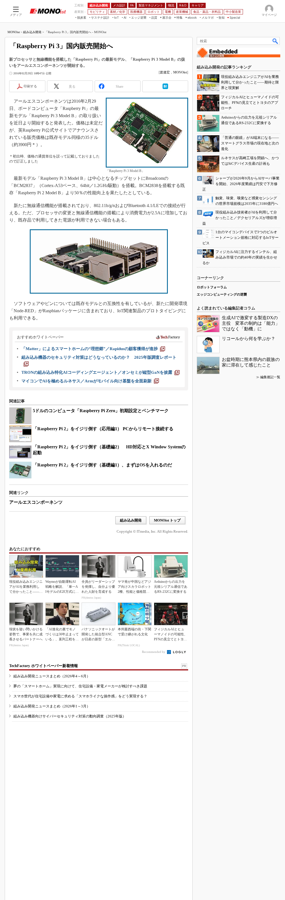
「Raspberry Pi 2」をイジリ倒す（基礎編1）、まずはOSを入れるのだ (102, 465)
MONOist (14, 32)
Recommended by (154, 651)
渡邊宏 (165, 72)
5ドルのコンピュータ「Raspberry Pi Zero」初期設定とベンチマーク (101, 410)
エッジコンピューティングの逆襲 (222, 294)
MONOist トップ (167, 520)
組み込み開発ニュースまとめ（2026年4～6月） (51, 676)
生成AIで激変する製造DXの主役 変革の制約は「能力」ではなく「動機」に (251, 323)
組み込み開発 (32, 32)
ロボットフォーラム (212, 287)
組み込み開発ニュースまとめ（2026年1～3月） (51, 706)
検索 (275, 41)
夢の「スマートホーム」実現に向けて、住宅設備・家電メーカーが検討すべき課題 (80, 686)
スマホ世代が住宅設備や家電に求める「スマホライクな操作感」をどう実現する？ (80, 696)
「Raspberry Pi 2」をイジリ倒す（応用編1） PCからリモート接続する (103, 428)
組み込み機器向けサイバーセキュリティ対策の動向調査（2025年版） (69, 716)
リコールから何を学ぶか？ (248, 338)
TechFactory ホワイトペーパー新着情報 (43, 666)
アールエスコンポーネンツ (36, 502)
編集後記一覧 (270, 377)
